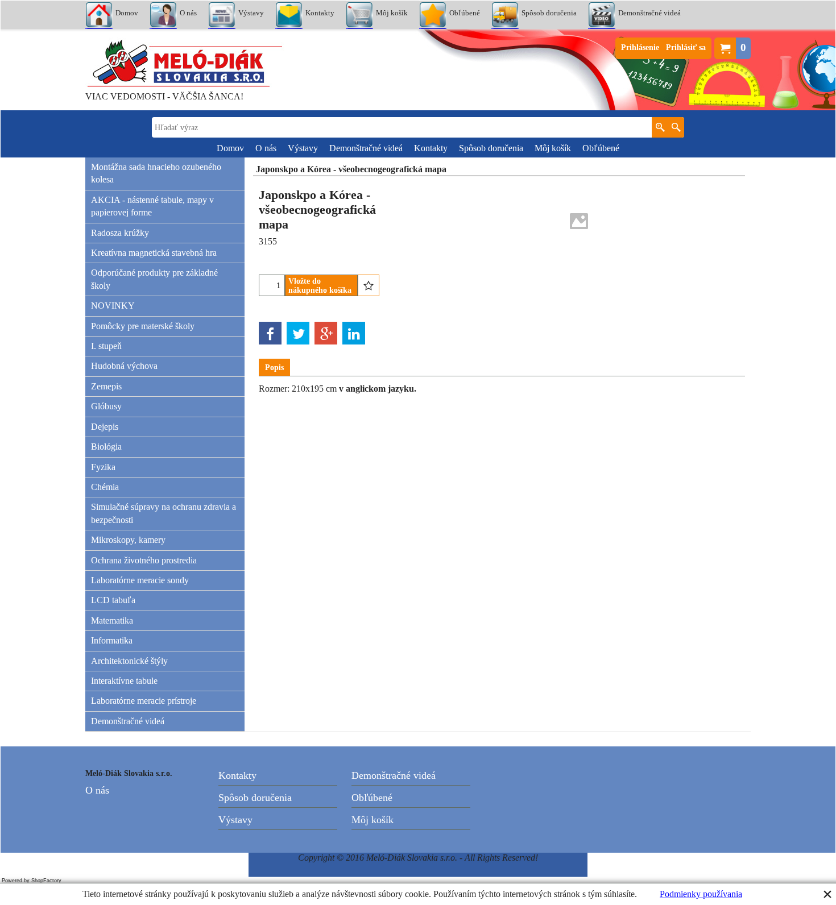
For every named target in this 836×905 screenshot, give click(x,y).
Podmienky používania (701, 894)
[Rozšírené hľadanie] (660, 127)
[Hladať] (676, 127)
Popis (274, 367)
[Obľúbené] (368, 285)
